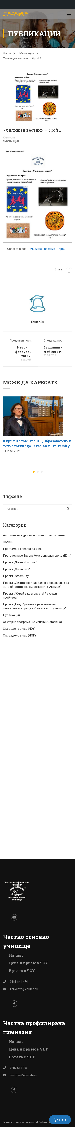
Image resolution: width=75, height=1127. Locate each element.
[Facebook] (69, 270)
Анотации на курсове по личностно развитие (34, 535)
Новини (8, 542)
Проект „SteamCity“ (16, 576)
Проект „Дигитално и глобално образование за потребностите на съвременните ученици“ (36, 585)
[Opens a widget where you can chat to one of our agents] (60, 1120)
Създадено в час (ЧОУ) (19, 629)
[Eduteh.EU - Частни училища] (16, 14)
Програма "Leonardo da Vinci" (23, 549)
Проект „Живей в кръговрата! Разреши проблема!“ (30, 595)
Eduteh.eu (37, 322)
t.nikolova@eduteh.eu (24, 989)
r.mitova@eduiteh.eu (23, 1075)
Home (7, 53)
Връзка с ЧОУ (22, 970)
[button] (34, 472)
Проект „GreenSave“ (16, 569)
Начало (16, 955)
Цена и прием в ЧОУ (28, 962)
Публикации (25, 53)
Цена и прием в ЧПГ (28, 1049)
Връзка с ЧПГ (22, 1057)
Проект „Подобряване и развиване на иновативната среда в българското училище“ (34, 606)
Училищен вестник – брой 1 (48, 249)
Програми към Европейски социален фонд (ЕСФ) (37, 555)
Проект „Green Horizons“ (20, 562)
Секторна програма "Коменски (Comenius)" (33, 622)
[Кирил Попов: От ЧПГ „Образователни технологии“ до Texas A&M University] (33, 416)
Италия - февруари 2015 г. (23, 351)
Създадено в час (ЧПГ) (19, 635)
